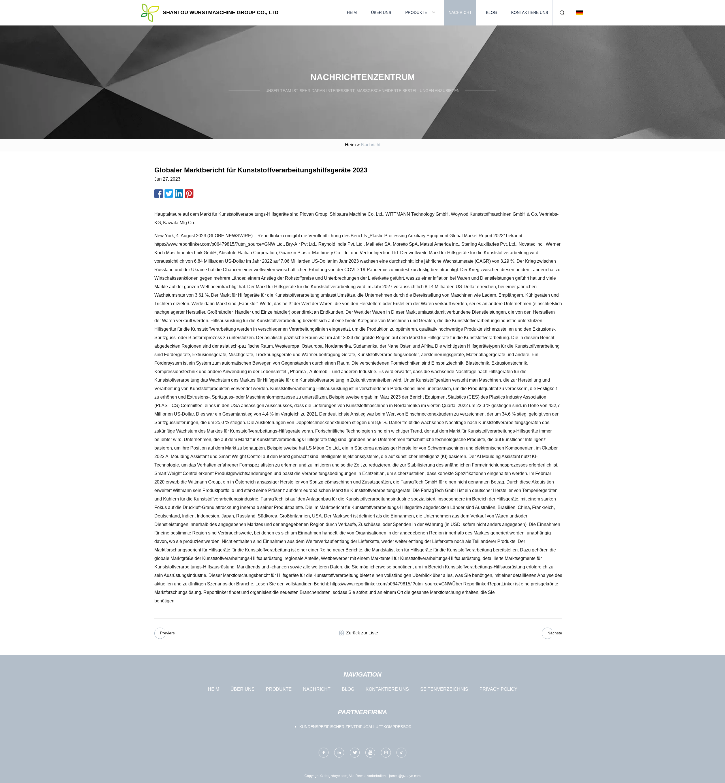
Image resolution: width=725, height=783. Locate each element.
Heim (352, 12)
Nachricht (460, 12)
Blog (491, 12)
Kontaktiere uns (529, 12)
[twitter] (355, 753)
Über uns (381, 12)
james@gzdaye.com (405, 776)
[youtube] (370, 753)
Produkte (416, 12)
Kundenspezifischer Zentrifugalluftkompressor (355, 726)
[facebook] (324, 753)
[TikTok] (401, 753)
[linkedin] (339, 753)
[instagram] (386, 753)
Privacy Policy (498, 689)
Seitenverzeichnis (444, 689)
